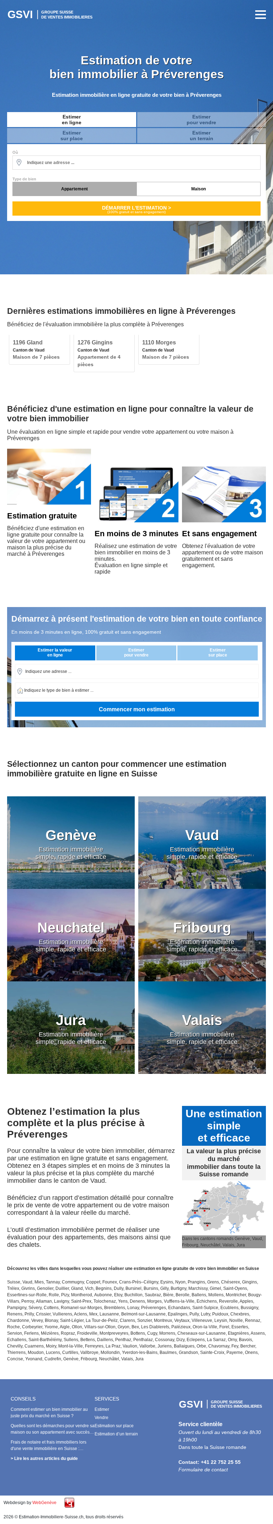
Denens (137, 1301)
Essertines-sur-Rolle (27, 1294)
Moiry (51, 1346)
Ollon (77, 1326)
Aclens (80, 1314)
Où (15, 152)
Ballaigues (184, 1346)
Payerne (234, 1352)
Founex (109, 1282)
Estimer (102, 1409)
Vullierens (62, 1314)
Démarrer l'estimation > (136, 209)
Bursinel (133, 1288)
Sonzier (144, 1320)
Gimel (215, 1288)
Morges (154, 1301)
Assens (258, 1333)
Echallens (16, 1339)
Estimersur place (71, 135)
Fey (234, 1346)
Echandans (179, 1307)
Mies (39, 1282)
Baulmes (168, 1352)
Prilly (29, 1314)
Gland (77, 1288)
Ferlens (31, 1333)
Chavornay (218, 1346)
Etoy (118, 1294)
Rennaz (252, 1320)
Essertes (239, 1326)
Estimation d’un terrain (116, 1433)
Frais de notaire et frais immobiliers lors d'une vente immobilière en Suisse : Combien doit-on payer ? (48, 1448)
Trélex (13, 1288)
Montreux (163, 1320)
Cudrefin (52, 1358)
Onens (251, 1352)
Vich (89, 1288)
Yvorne (51, 1326)
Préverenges (153, 1307)
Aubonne (103, 1294)
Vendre (101, 1417)
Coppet (93, 1282)
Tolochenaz (104, 1301)
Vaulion (130, 1346)
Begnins (104, 1288)
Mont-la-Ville (70, 1346)
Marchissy (198, 1288)
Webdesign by (30, 1502)
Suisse (13, 1282)
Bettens (87, 1339)
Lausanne (109, 1314)
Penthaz (123, 1339)
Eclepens (196, 1339)
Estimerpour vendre (201, 119)
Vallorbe (147, 1346)
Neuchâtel (109, 1358)
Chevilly (14, 1346)
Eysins (166, 1282)
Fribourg (89, 1358)
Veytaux (181, 1320)
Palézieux (181, 1326)
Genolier (45, 1288)
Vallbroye (89, 1352)
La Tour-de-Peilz (102, 1320)
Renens (14, 1314)
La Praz (113, 1346)
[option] (39, 350)
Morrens (167, 1333)
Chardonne (18, 1320)
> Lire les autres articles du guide (44, 1458)
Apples (246, 1301)
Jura (139, 1358)
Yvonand (33, 1358)
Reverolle (228, 1301)
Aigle (65, 1326)
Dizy (180, 1339)
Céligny (151, 1282)
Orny (232, 1339)
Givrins (28, 1288)
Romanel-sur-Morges (81, 1307)
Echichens (207, 1301)
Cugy (152, 1333)
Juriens (164, 1346)
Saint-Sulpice (205, 1307)
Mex (93, 1314)
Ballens (199, 1294)
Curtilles (70, 1352)
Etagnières (238, 1333)
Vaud (27, 1282)
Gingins (249, 1282)
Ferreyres (94, 1346)
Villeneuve (202, 1320)
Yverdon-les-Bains (139, 1352)
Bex (135, 1326)
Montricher (236, 1294)
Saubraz (153, 1294)
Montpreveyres (114, 1333)
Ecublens (229, 1307)
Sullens (71, 1339)
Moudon (36, 1352)
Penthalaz (143, 1339)
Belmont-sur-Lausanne (143, 1314)
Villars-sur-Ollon (100, 1326)
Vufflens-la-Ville (179, 1301)
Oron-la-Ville (205, 1326)
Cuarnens (34, 1346)
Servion (14, 1333)
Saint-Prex (81, 1301)
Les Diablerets (155, 1326)
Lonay (133, 1307)
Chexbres (239, 1314)
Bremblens (114, 1307)
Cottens (51, 1307)
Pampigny (16, 1307)
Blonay (51, 1320)
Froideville (87, 1333)
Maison (198, 188)
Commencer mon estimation (137, 709)
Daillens (105, 1339)
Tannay (53, 1282)
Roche (13, 1326)
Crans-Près (130, 1282)
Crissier (43, 1314)
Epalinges (177, 1314)
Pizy (65, 1294)
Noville (236, 1320)
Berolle (182, 1294)
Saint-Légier (72, 1320)
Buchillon (133, 1294)
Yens (123, 1301)
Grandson (188, 1352)
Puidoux (220, 1314)
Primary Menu (258, 14)
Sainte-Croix (212, 1352)
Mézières (50, 1333)
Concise (15, 1358)
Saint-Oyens (235, 1288)
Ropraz (68, 1333)
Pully (194, 1314)
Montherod (81, 1294)
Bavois (245, 1339)
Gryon (123, 1326)
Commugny (73, 1282)
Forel (224, 1326)
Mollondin (110, 1352)
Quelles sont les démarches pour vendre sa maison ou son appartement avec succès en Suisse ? (53, 1432)
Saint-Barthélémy (44, 1339)
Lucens (53, 1352)
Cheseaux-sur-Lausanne (201, 1333)
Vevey (37, 1320)
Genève (71, 1358)
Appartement (74, 188)
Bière (168, 1294)
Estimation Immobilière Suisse (51, 14)
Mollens (216, 1294)
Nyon (180, 1282)
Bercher (247, 1346)
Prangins (196, 1282)
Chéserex (230, 1282)
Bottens (137, 1333)
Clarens (127, 1320)
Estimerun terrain (201, 135)
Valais (127, 1358)
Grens (213, 1282)
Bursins (151, 1288)
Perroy (27, 1301)
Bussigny (249, 1307)
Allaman (44, 1301)
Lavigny (61, 1301)
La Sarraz (216, 1339)
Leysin (220, 1320)
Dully (118, 1288)
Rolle (54, 1294)
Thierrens (16, 1352)
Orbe (201, 1346)
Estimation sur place (114, 1425)
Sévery (35, 1307)
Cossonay (164, 1339)
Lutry (205, 1314)
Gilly (164, 1288)
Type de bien (24, 179)
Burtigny (178, 1288)
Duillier (62, 1288)
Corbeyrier (32, 1326)
